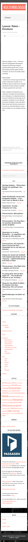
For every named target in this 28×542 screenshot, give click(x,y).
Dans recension (9, 341)
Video (15, 413)
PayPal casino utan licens (8, 489)
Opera (6, 364)
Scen (3, 356)
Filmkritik (5, 388)
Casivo (13, 495)
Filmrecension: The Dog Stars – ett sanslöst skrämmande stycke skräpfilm (14, 223)
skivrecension (5, 408)
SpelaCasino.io (6, 465)
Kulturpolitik (5, 325)
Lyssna (15, 148)
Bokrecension (8, 339)
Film (6, 360)
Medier (23, 393)
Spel (6, 351)
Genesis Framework (20, 536)
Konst (10, 393)
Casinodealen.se (8, 481)
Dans (6, 358)
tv (9, 413)
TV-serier (7, 370)
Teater (6, 366)
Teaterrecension (5, 413)
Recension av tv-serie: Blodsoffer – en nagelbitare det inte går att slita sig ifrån (13, 234)
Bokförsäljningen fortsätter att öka (13, 295)
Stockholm (14, 408)
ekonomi (20, 385)
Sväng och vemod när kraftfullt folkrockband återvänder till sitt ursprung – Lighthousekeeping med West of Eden (14, 258)
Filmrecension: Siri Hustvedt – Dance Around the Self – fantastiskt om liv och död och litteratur (13, 246)
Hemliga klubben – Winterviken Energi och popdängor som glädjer (13, 187)
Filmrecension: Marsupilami (12, 213)
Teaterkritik (7, 353)
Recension (5, 338)
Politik (4, 400)
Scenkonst (11, 405)
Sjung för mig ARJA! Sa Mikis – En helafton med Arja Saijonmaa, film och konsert (14, 285)
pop (22, 148)
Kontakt (4, 519)
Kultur (12, 393)
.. (2, 318)
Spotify (10, 150)
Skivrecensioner (9, 349)
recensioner (4, 402)
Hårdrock (14, 391)
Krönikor (7, 327)
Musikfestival (12, 396)
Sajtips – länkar (6, 526)
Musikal (7, 362)
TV (5, 368)
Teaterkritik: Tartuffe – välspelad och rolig (10, 207)
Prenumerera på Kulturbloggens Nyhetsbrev (13, 170)
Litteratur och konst (7, 330)
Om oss (4, 523)
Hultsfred (9, 390)
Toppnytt (17, 147)
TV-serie (12, 413)
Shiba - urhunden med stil (8, 426)
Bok (3, 383)
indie (18, 391)
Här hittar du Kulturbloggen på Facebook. (12, 310)
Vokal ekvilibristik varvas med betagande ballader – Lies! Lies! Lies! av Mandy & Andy (13, 198)
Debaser (20, 382)
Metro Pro (13, 536)
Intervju (4, 322)
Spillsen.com (13, 473)
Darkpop (11, 148)
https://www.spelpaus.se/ (9, 501)
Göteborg (5, 391)
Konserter (5, 393)
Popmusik (4, 150)
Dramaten (14, 385)
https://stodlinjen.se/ (7, 503)
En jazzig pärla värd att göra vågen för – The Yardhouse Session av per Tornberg (12, 275)
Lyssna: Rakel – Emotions (11, 27)
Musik (13, 147)
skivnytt (18, 405)
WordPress (11, 537)
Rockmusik (12, 402)
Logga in (17, 537)
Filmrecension (8, 343)
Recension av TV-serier (11, 347)
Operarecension (9, 345)
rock (8, 402)
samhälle (19, 402)
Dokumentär (8, 385)
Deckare (4, 385)
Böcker (14, 383)
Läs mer (19, 202)
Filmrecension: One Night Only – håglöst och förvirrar (13, 267)
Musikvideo (18, 396)
